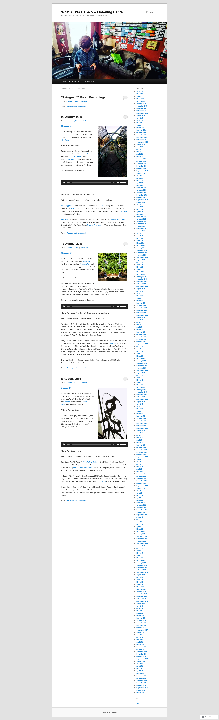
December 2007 (141, 623)
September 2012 (142, 486)
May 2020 (139, 267)
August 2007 (140, 632)
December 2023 (141, 164)
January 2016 (141, 390)
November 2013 (141, 452)
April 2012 (139, 498)
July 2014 (139, 433)
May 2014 (139, 438)
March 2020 (140, 272)
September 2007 (142, 630)
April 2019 (139, 298)
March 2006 (140, 673)
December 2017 (141, 337)
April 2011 (139, 527)
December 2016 (141, 363)
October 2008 (141, 599)
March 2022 (140, 214)
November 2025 (141, 108)
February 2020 (141, 274)
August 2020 (140, 260)
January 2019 (141, 305)
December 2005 (141, 680)
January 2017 (141, 361)
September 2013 (142, 457)
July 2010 (139, 548)
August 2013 (140, 459)
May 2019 (139, 296)
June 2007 (139, 637)
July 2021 (139, 233)
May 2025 (139, 123)
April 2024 (139, 154)
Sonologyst (65, 219)
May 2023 (139, 180)
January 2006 (141, 678)
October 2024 (141, 139)
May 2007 (139, 640)
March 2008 (140, 615)
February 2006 (141, 676)
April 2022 (139, 212)
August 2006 (140, 661)
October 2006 (141, 656)
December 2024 (141, 135)
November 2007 (141, 625)
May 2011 (139, 524)
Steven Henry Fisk (75, 156)
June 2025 (139, 120)
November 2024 (141, 137)
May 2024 (139, 151)
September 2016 (142, 370)
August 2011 (140, 517)
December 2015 (141, 392)
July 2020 (139, 262)
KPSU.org (65, 140)
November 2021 (141, 224)
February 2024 (141, 159)
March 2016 (140, 385)
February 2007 (141, 647)
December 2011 (141, 507)
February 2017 (141, 358)
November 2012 (141, 481)
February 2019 (141, 303)
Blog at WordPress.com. (109, 712)
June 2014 (139, 435)
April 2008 (139, 613)
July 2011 (139, 519)
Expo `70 (102, 481)
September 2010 (142, 543)
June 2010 (139, 551)
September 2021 (142, 228)
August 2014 (140, 430)
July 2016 (139, 375)
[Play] (64, 182)
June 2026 (139, 91)
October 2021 (141, 226)
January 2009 (141, 591)
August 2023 (140, 173)
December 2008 (141, 594)
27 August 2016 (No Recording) (83, 97)
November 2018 (141, 310)
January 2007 (141, 649)
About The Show (74, 81)
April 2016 (139, 382)
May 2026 (139, 94)
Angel (73, 159)
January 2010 (141, 563)
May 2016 (139, 380)
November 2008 (141, 596)
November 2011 (141, 510)
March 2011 (140, 529)
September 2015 (142, 399)
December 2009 (141, 565)
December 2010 (141, 536)
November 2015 (141, 394)
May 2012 (139, 495)
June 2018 (139, 322)
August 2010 (140, 546)
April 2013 (139, 469)
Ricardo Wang (85, 264)
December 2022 (141, 192)
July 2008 (139, 606)
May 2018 (139, 325)
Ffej (68, 159)
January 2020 (141, 277)
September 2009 (142, 572)
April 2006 (139, 671)
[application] (94, 182)
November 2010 (141, 538)
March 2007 (140, 644)
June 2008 (139, 608)
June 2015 (139, 406)
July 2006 (139, 664)
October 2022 (141, 197)
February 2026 (141, 101)
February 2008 (141, 618)
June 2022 (139, 207)
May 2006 (139, 668)
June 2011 (139, 522)
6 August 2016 (71, 378)
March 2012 (140, 500)
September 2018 (142, 315)
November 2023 (141, 166)
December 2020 (141, 250)
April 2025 (139, 125)
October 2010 (141, 541)
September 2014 (142, 428)
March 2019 (140, 301)
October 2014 (141, 426)
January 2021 (141, 248)
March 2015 (140, 414)
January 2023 (141, 190)
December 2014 (141, 421)
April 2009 (139, 584)
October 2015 (141, 397)
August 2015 (140, 401)
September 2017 (142, 344)
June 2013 (139, 464)
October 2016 (141, 368)
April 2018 (139, 327)
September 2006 (142, 659)
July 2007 (139, 635)
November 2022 (141, 195)
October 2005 (141, 685)
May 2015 (139, 409)
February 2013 (141, 474)
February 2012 (141, 503)
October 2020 (141, 255)
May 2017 (139, 351)
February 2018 (141, 332)
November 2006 (141, 654)
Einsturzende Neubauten (82, 467)
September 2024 (142, 142)
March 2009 (140, 587)
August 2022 (140, 202)
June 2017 (139, 349)
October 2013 (141, 454)
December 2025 (141, 106)
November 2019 (141, 281)
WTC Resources (89, 81)
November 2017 (141, 339)
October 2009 (141, 570)
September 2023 (142, 171)
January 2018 (141, 334)
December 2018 (141, 308)
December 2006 (141, 651)
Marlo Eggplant (66, 205)
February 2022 (141, 216)
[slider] (123, 182)
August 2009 (140, 575)
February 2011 (141, 531)
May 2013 (139, 466)
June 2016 (139, 377)
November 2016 (141, 365)
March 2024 (140, 156)
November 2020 (141, 252)
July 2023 (139, 176)
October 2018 (141, 313)
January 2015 (141, 418)
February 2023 (141, 188)
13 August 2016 (72, 243)
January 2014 (141, 447)
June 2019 (139, 293)
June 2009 (139, 579)
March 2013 (140, 471)
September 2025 (142, 113)
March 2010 (140, 558)
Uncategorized (72, 106)
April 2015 (139, 411)
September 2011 (142, 514)
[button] (113, 151)
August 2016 (140, 373)
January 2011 (141, 534)
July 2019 (139, 291)
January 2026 (141, 103)
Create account (141, 701)
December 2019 (141, 279)
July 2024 (139, 147)
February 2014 (141, 445)
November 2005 (141, 683)
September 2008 (142, 601)
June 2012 (139, 493)
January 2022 (141, 219)
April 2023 (139, 183)
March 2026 (140, 99)
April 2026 (139, 96)
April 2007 (139, 642)
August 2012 (140, 488)
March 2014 (140, 442)
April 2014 (139, 440)
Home (64, 81)
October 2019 (141, 284)
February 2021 (141, 245)
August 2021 (140, 231)
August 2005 (140, 690)
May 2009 (139, 582)
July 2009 (139, 577)
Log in (138, 703)
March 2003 (140, 692)
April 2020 (139, 269)
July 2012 (139, 490)
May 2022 (139, 209)
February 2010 (141, 560)
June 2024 (139, 149)
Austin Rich (84, 101)
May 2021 (139, 238)
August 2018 (140, 317)
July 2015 (139, 404)
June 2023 (139, 178)
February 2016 (141, 387)
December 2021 (141, 221)
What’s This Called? (90, 462)
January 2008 (141, 620)
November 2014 (141, 423)
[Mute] (118, 182)
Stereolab (112, 343)
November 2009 (141, 567)
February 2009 (141, 589)
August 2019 (140, 288)
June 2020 (139, 264)
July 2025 (139, 118)
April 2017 (139, 353)
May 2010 (139, 553)
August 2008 (140, 603)
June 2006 (139, 666)
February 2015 (141, 416)
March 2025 (140, 127)
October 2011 (141, 512)
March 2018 (140, 329)
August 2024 (140, 144)
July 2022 (139, 204)
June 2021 (139, 236)
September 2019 (142, 286)
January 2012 (141, 505)
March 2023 (140, 185)
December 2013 (141, 450)
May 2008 (139, 611)
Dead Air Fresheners (95, 225)
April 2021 (139, 240)
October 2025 (141, 111)
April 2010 (139, 555)
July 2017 (139, 346)
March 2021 (140, 243)
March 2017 (140, 356)
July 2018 (139, 320)
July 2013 (139, 462)
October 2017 (141, 341)
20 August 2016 (72, 117)
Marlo (88, 153)
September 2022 (142, 200)
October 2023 (141, 168)
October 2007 (141, 627)
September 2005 (142, 688)
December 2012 (141, 478)
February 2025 (141, 130)
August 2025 (140, 115)
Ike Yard (124, 211)
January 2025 (141, 132)
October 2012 (141, 483)
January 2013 (141, 476)
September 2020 (142, 257)
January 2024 (141, 161)
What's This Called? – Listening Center (92, 11)
